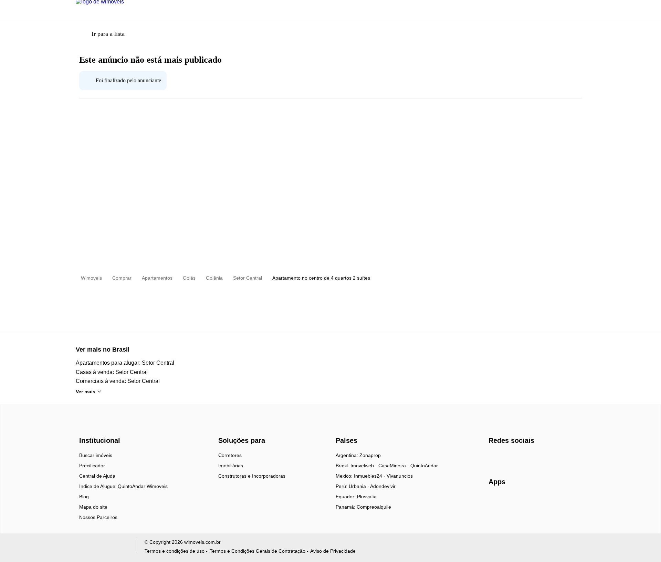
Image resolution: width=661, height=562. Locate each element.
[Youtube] (517, 457)
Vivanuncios (400, 476)
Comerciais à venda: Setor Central (118, 381)
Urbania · (359, 486)
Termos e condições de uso (174, 551)
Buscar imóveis (95, 455)
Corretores (230, 455)
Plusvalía (367, 496)
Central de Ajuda (97, 476)
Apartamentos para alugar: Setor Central (125, 363)
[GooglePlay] (557, 502)
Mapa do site (93, 507)
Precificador (92, 465)
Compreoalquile (374, 507)
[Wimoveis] (100, 428)
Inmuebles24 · (370, 476)
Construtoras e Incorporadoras (251, 476)
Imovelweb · (364, 465)
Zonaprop (370, 455)
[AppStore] (511, 501)
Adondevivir (383, 486)
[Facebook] (494, 457)
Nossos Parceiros (98, 517)
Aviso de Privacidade (333, 551)
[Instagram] (505, 457)
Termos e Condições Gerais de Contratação (257, 551)
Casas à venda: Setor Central (112, 372)
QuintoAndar (424, 465)
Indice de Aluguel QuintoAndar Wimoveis (123, 486)
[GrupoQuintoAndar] (102, 547)
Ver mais (85, 391)
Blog (84, 496)
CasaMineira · (394, 465)
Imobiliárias (230, 465)
